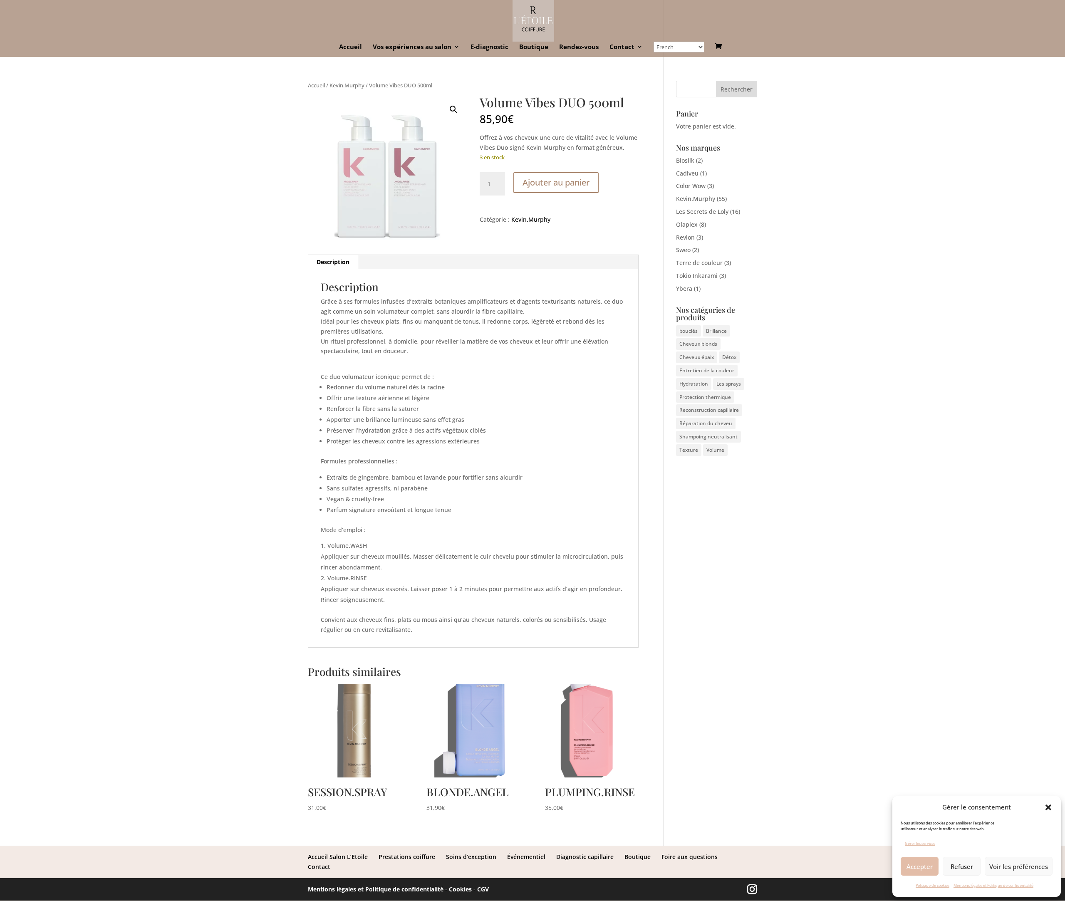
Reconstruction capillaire (709, 409)
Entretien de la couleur (706, 370)
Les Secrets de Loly (702, 211)
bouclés (688, 330)
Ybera (684, 288)
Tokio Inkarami (697, 276)
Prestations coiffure (407, 857)
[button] (1048, 807)
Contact (621, 47)
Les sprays (728, 383)
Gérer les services (920, 843)
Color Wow (691, 186)
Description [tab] (333, 262)
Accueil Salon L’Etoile (338, 857)
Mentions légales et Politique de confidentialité (993, 885)
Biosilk (685, 160)
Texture (688, 449)
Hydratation (693, 383)
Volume (715, 449)
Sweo (683, 250)
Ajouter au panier (556, 182)
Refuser (962, 866)
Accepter (919, 866)
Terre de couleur (699, 263)
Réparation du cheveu (705, 423)
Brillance (716, 330)
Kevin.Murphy (346, 85)
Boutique (533, 47)
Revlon (685, 237)
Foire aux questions (689, 857)
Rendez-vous (579, 47)
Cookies (460, 889)
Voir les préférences (1018, 866)
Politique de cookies (932, 885)
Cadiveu (687, 173)
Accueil (350, 47)
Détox (729, 357)
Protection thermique (705, 397)
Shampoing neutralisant (708, 436)
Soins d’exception (471, 857)
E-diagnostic (489, 47)
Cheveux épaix (696, 357)
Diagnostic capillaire (585, 857)
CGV (483, 889)
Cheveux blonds (698, 343)
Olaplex (687, 224)
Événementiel (526, 857)
